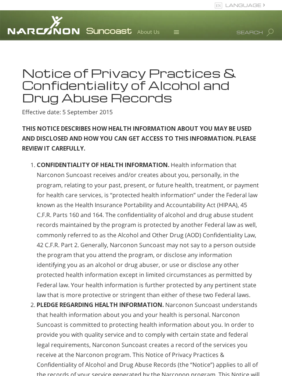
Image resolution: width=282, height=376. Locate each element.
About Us (148, 31)
